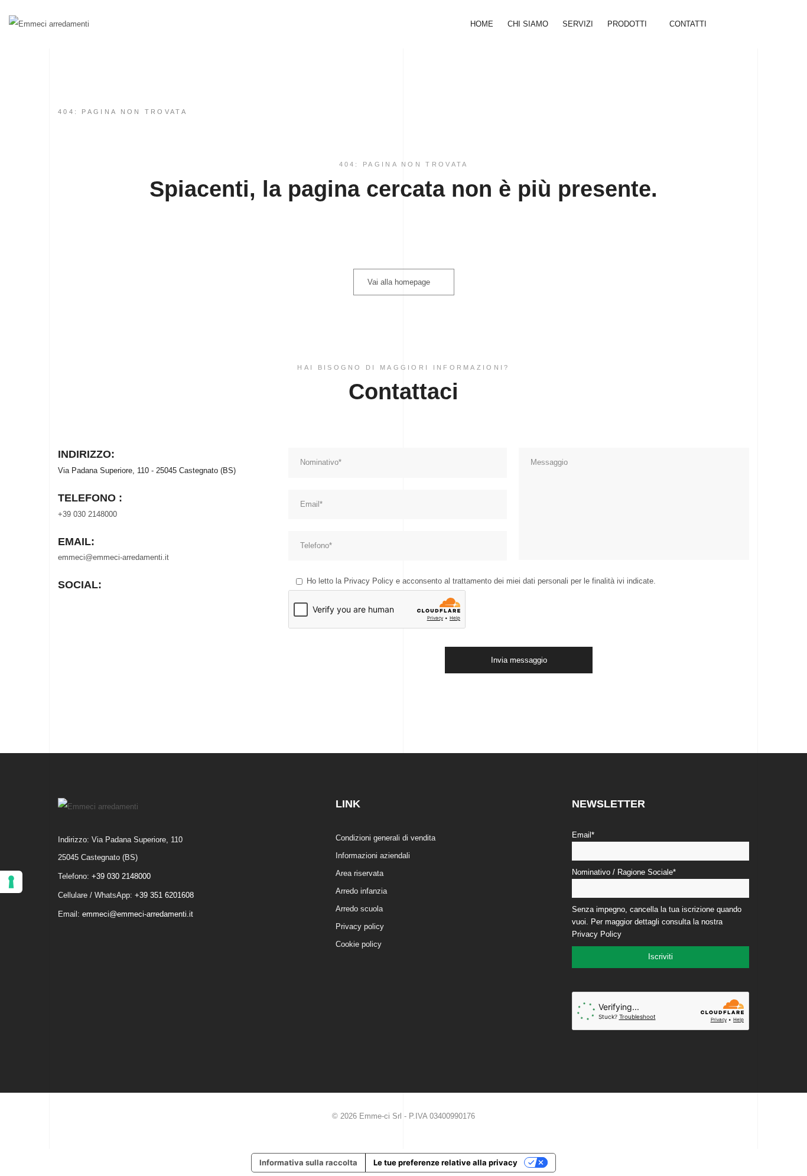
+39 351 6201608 (164, 895)
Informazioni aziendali (373, 855)
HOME (481, 23)
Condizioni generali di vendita (385, 837)
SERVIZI (577, 23)
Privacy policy (360, 926)
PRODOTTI (628, 23)
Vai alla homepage (398, 282)
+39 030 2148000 (87, 514)
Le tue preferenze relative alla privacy (445, 1162)
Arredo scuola (359, 908)
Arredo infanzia (361, 891)
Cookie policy (359, 944)
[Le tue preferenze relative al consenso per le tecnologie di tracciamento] (11, 882)
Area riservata (359, 873)
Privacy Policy (368, 580)
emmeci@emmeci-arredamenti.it (113, 557)
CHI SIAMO (527, 23)
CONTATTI (688, 23)
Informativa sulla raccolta (308, 1162)
